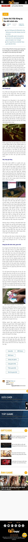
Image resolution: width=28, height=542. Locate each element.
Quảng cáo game (12, 359)
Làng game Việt (12, 363)
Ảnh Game (7, 472)
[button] (26, 408)
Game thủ (10, 351)
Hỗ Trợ (18, 522)
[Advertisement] (14, 506)
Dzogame (11, 382)
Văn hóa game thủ (12, 372)
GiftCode (6, 430)
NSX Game (10, 355)
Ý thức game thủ (12, 368)
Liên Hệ (10, 522)
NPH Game (20, 351)
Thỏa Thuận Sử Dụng (14, 535)
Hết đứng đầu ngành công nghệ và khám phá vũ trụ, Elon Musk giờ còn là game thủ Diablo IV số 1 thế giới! (15, 38)
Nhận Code (17, 437)
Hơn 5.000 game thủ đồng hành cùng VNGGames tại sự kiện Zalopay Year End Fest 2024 (15, 32)
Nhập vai (13, 381)
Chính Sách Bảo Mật (14, 534)
